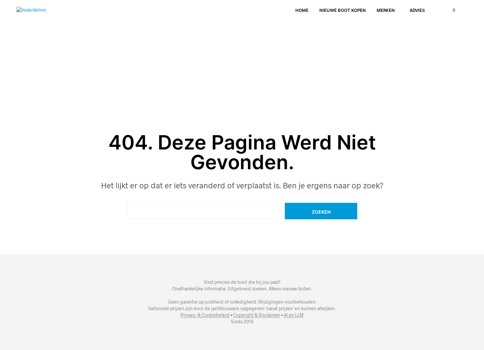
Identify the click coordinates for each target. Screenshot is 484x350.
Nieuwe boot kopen (342, 10)
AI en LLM (294, 315)
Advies (417, 10)
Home (302, 10)
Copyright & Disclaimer (256, 315)
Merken (386, 10)
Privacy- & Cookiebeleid (204, 315)
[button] (450, 10)
